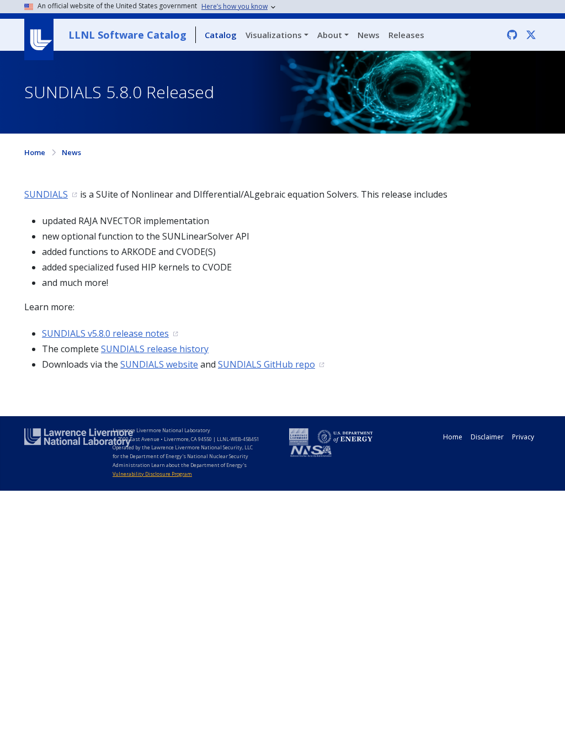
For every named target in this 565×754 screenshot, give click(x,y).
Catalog (221, 34)
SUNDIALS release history (155, 349)
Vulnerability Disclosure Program (152, 473)
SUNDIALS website (159, 364)
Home (34, 152)
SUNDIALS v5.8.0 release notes (105, 333)
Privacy (523, 437)
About (329, 34)
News (369, 34)
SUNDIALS (46, 194)
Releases (406, 34)
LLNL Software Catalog (127, 34)
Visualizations (274, 34)
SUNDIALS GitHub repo (266, 364)
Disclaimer (487, 437)
